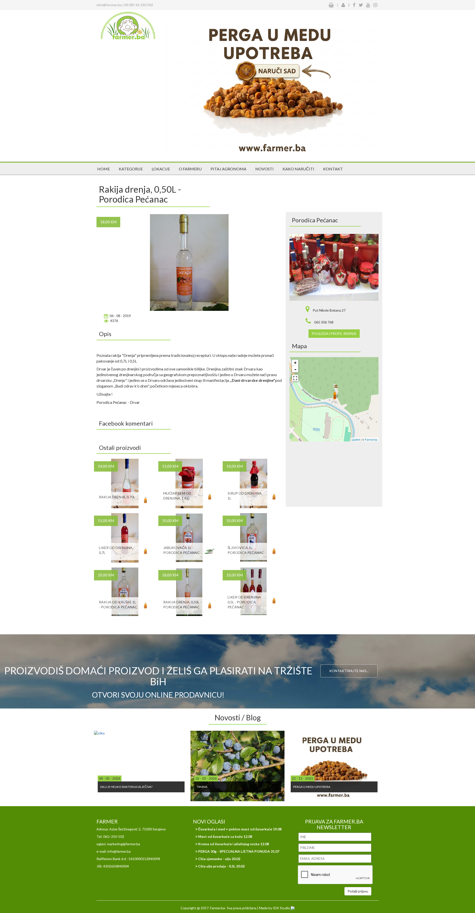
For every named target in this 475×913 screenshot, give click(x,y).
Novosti (264, 168)
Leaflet (356, 439)
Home (103, 168)
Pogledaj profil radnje (334, 333)
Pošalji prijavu (358, 891)
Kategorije (131, 168)
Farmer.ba (371, 439)
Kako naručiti (298, 168)
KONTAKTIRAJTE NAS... (349, 671)
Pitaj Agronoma (228, 168)
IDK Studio (282, 908)
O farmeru (190, 168)
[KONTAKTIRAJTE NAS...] (349, 654)
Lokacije (161, 168)
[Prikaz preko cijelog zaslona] (295, 378)
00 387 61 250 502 (138, 5)
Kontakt (333, 168)
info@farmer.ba (109, 5)
